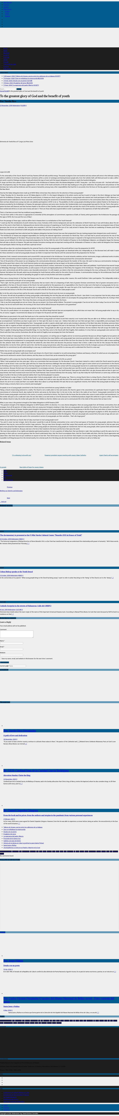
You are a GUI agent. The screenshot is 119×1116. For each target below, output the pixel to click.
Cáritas (40, 851)
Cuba (5, 471)
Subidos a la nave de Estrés (12, 841)
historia (61, 851)
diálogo (44, 851)
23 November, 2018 (6, 105)
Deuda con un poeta (9, 832)
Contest (6, 66)
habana (57, 851)
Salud (111, 851)
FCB (74, 1021)
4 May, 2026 (7, 1010)
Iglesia (5, 473)
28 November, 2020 (9, 739)
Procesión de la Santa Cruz (12, 838)
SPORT (5, 60)
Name (2, 641)
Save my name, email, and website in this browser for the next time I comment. (27, 658)
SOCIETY (6, 55)
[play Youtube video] (59, 896)
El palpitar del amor (9, 834)
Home (5, 48)
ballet (13, 1021)
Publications (7, 9)
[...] (26, 744)
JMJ (4, 477)
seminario (49, 1023)
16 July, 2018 (4, 610)
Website (2, 653)
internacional (7, 475)
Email (2, 647)
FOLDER (5, 62)
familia (53, 851)
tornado (2, 854)
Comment (3, 629)
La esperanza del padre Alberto (13, 836)
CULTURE (6, 57)
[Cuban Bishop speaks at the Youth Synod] (14, 565)
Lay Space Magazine (9, 1097)
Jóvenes (77, 851)
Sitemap (6, 5)
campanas (27, 1021)
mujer (111, 1021)
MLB (109, 1021)
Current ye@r (4, 666)
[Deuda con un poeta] (17, 956)
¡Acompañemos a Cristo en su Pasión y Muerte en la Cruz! (21, 847)
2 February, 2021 (8, 819)
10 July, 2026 (7, 969)
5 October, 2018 (5, 575)
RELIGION (6, 53)
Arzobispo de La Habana (6, 851)
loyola (105, 1021)
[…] (28, 543)
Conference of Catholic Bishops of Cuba (16, 1092)
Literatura (82, 851)
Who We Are (7, 2)
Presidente (98, 851)
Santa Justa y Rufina (9, 845)
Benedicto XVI (15, 851)
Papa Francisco (8, 480)
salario (107, 851)
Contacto (6, 1110)
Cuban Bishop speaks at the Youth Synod (16, 572)
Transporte (59, 1023)
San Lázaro (115, 851)
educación (49, 851)
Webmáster (16, 105)
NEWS (5, 51)
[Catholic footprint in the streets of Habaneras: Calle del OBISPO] (14, 600)
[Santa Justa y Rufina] (17, 993)
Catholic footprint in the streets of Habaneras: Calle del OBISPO (25, 606)
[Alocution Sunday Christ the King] (17, 766)
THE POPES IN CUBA (9, 64)
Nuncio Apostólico (8, 1023)
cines (42, 1021)
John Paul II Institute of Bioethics (13, 1101)
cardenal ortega (26, 851)
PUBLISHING (7, 69)
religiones (103, 851)
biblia (20, 851)
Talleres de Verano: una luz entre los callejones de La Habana (22, 827)
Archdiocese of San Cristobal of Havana (16, 1095)
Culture (2, 932)
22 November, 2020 (9, 779)
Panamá (86, 851)
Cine (39, 1021)
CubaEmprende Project (10, 1099)
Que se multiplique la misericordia (14, 829)
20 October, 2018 (5, 539)
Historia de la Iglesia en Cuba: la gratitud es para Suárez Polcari (23, 843)
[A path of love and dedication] (17, 726)
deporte (58, 1021)
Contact (6, 7)
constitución (33, 851)
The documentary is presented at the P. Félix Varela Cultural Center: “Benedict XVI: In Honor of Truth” (41, 535)
